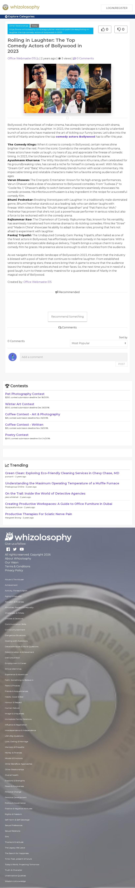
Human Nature (12, 708)
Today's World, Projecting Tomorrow (22, 864)
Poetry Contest (16, 435)
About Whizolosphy (18, 558)
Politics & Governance (15, 803)
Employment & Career (15, 663)
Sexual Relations (12, 831)
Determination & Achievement (19, 652)
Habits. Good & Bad (14, 697)
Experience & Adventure (16, 674)
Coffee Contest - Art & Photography (32, 414)
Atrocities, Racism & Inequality (19, 607)
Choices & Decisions (14, 618)
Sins (7, 836)
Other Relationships (18, 25)
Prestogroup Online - (15, 486)
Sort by (123, 337)
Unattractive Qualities (15, 875)
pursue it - (10, 476)
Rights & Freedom (13, 814)
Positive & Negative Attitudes (18, 808)
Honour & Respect (13, 702)
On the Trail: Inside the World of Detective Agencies (45, 493)
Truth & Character (13, 870)
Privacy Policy (14, 570)
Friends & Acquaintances (16, 691)
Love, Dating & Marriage (16, 741)
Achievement (11, 585)
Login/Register (116, 8)
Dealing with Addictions (16, 641)
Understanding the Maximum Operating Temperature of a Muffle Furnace (62, 483)
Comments (85, 58)
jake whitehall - (12, 497)
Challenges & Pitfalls (14, 613)
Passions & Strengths (15, 780)
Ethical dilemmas (13, 669)
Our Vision (11, 562)
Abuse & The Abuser (14, 579)
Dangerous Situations (15, 635)
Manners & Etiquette (14, 747)
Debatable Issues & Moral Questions (21, 646)
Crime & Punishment (15, 629)
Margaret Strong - (14, 517)
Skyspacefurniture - (14, 507)
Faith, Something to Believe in (19, 680)
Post (121, 364)
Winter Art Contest (19, 404)
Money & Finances (13, 752)
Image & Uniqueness (14, 713)
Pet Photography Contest (24, 394)
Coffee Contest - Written (24, 424)
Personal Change (13, 792)
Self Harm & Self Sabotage (17, 819)
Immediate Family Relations (18, 719)
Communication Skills (15, 624)
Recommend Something (67, 316)
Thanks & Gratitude (14, 842)
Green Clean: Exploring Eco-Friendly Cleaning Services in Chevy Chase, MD (62, 473)
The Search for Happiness (17, 853)
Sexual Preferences (13, 825)
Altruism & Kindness (14, 602)
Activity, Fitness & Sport (16, 590)
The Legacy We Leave (15, 847)
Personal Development (16, 797)
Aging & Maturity (13, 596)
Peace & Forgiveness (14, 786)
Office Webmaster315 (22, 58)
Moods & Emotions (14, 758)
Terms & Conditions (17, 566)
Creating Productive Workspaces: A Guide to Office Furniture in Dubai (58, 504)
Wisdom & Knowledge (15, 881)
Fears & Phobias (12, 685)
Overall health (11, 775)
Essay (34, 25)
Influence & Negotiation (16, 724)
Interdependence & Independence (20, 730)
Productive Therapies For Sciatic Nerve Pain (38, 514)
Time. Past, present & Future (18, 859)
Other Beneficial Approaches (18, 764)
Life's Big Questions (14, 736)
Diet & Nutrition (12, 657)
